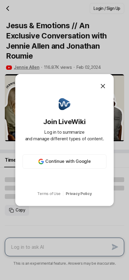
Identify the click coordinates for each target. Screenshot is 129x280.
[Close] (103, 86)
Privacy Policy (79, 193)
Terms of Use (49, 193)
